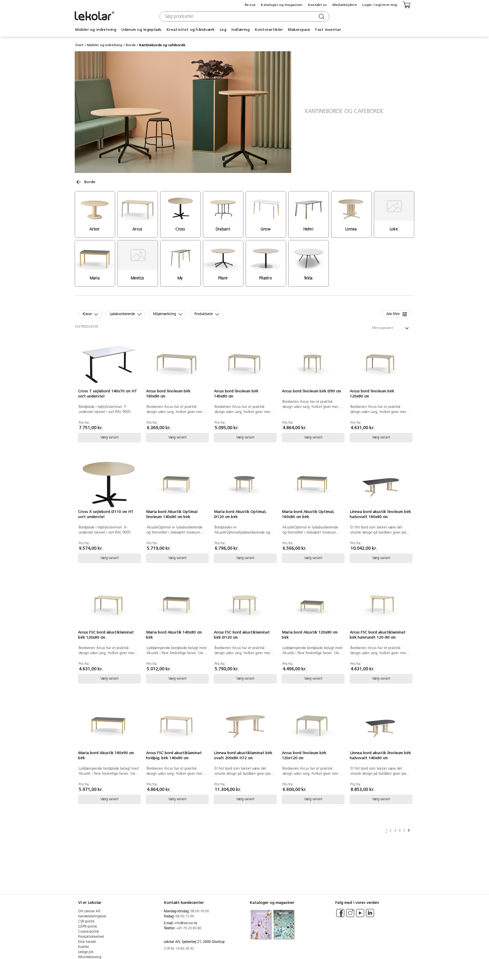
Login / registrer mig (379, 5)
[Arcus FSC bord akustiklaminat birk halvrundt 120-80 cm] (380, 605)
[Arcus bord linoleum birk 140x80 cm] (244, 364)
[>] (409, 830)
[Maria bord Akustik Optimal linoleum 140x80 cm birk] (176, 485)
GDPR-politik (87, 926)
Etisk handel (87, 942)
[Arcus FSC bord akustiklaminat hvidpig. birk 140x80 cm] (176, 726)
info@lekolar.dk (186, 923)
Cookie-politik (88, 932)
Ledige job (85, 952)
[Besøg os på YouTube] (360, 916)
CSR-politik (86, 921)
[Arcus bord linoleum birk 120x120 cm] (312, 726)
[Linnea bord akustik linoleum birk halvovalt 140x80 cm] (380, 726)
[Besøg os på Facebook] (340, 916)
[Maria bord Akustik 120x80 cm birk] (312, 605)
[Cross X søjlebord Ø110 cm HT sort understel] (108, 485)
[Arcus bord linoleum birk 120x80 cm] (380, 364)
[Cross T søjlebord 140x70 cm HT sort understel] (108, 364)
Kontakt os (317, 5)
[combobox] (244, 16)
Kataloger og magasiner (282, 5)
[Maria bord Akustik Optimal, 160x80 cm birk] (312, 485)
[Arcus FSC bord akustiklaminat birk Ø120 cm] (244, 605)
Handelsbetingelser (92, 916)
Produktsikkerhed (91, 937)
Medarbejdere (345, 5)
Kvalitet (83, 947)
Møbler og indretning (104, 45)
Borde (131, 45)
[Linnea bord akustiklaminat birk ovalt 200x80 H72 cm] (244, 726)
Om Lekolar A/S (89, 911)
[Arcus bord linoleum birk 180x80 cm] (176, 364)
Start (79, 45)
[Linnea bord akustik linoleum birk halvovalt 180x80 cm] (380, 485)
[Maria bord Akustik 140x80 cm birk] (176, 605)
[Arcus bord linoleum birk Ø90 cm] (312, 364)
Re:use (250, 5)
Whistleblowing (89, 957)
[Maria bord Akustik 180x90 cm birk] (108, 726)
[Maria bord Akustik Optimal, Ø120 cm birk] (244, 485)
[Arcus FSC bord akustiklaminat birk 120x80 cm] (108, 605)
